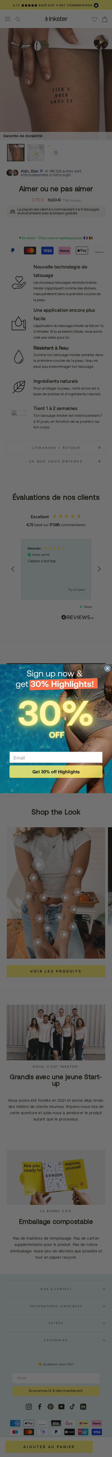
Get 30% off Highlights (56, 771)
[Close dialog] (107, 668)
